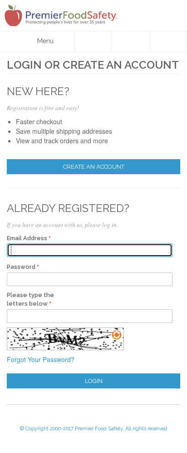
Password (21, 266)
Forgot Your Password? (40, 359)
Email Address (27, 238)
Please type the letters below (30, 299)
